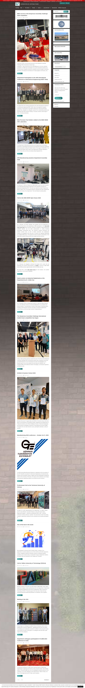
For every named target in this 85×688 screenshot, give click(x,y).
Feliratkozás (58, 98)
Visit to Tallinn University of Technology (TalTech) (31, 563)
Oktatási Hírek (57, 79)
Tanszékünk (27, 7)
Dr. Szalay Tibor (26, 642)
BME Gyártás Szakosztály (60, 46)
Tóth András (26, 17)
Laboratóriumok (46, 7)
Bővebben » (20, 73)
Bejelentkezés (62, 3)
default (56, 73)
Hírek (21, 7)
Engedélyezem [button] (80, 686)
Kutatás (39, 7)
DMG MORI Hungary (31, 269)
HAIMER (36, 265)
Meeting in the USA (22, 599)
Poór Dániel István (27, 526)
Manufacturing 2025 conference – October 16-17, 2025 (33, 435)
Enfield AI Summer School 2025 (26, 373)
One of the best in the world (25, 524)
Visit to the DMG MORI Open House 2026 (29, 198)
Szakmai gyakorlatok (58, 81)
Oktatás (33, 7)
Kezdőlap (17, 7)
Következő (46, 679)
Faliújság (56, 75)
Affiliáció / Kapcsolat (62, 7)
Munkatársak (54, 7)
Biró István (25, 437)
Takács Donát (26, 81)
